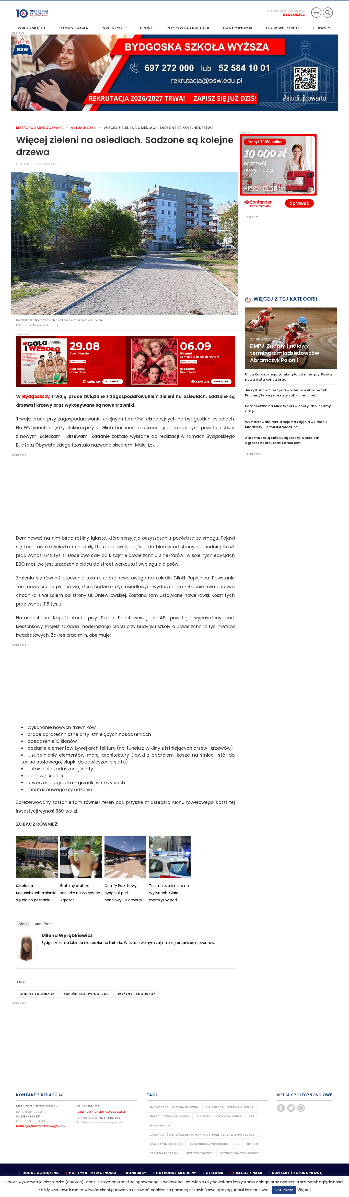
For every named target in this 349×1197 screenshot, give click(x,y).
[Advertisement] (123, 493)
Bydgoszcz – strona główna (174, 1107)
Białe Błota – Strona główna (229, 1107)
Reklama (215, 1172)
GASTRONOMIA (238, 27)
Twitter (291, 1108)
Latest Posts (42, 924)
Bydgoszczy (36, 396)
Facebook (281, 1108)
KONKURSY (136, 1172)
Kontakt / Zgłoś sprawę (297, 1172)
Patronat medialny (176, 1172)
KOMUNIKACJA (73, 27)
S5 (237, 1144)
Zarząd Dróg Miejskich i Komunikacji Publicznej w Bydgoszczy (202, 1135)
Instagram (301, 1108)
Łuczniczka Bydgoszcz (209, 1144)
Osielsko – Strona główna (219, 1116)
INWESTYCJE (114, 27)
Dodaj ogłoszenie (40, 1172)
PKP (252, 1116)
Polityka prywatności (92, 1172)
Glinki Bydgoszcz (36, 994)
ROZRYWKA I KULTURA (188, 27)
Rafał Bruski (160, 1125)
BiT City (253, 1144)
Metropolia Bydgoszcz (239, 1153)
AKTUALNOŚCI (83, 127)
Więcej (304, 1189)
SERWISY (322, 27)
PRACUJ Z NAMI (247, 1172)
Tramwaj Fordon (164, 1153)
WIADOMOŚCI (31, 27)
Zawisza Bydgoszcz (166, 1144)
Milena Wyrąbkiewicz (67, 935)
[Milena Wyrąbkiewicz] (26, 948)
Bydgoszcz (294, 14)
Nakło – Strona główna (170, 1116)
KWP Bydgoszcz (199, 1153)
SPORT (146, 27)
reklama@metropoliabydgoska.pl (101, 1112)
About (23, 924)
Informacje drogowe (316, 12)
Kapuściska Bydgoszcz (86, 994)
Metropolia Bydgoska (32, 12)
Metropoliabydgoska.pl (39, 127)
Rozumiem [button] (284, 1190)
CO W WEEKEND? (283, 27)
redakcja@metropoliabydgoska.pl (40, 1126)
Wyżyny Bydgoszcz (136, 994)
